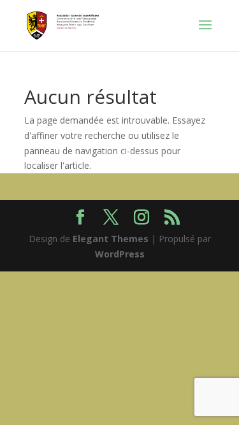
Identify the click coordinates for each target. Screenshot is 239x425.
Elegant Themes (110, 239)
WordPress (120, 254)
